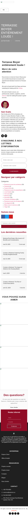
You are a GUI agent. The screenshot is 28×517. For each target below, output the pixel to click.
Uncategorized (8, 203)
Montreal (6, 195)
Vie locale (7, 193)
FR (4, 10)
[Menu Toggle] (25, 4)
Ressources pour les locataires (12, 201)
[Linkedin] (15, 513)
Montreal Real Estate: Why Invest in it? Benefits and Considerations (13, 239)
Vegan (6, 207)
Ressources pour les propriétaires (13, 190)
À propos (4, 474)
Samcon (4, 95)
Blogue (4, 477)
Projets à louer (6, 470)
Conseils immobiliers (10, 199)
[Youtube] (18, 513)
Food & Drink (8, 188)
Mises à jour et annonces (11, 205)
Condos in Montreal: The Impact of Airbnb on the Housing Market (12, 268)
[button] (3, 55)
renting (20, 88)
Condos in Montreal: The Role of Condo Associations (12, 282)
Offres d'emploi (6, 458)
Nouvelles (7, 197)
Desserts (6, 186)
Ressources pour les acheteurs (12, 184)
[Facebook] (10, 513)
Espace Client (5, 454)
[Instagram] (13, 513)
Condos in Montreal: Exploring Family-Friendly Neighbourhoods (13, 253)
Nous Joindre (5, 481)
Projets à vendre (6, 466)
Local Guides (8, 192)
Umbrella (13, 510)
